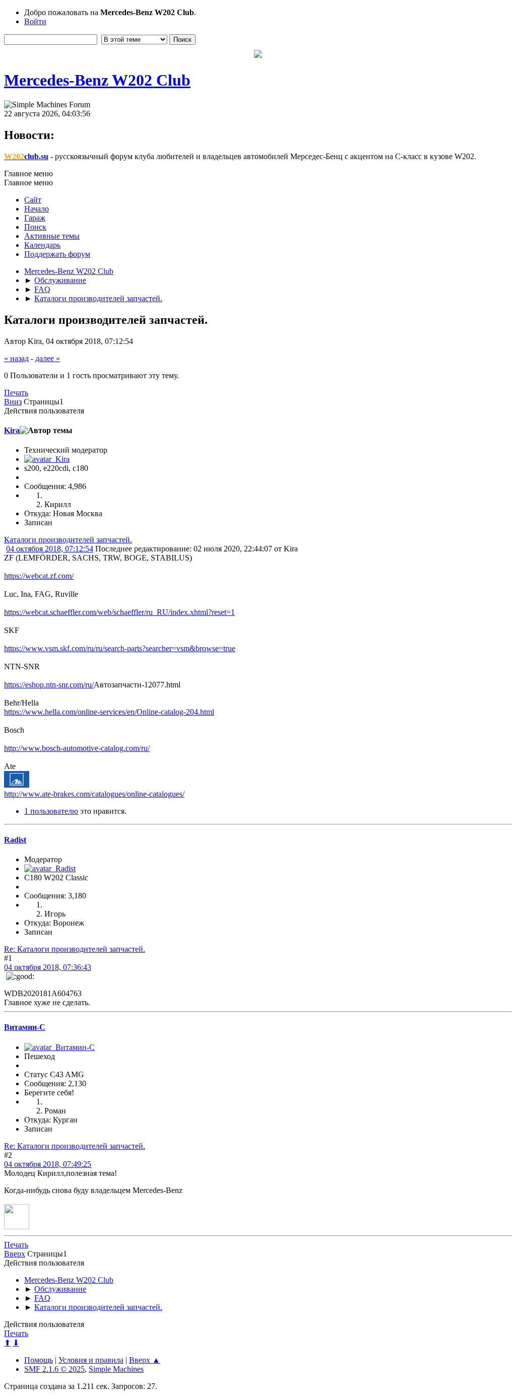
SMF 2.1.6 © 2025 (54, 1369)
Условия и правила (90, 1360)
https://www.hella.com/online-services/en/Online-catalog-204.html (109, 712)
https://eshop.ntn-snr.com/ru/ (49, 684)
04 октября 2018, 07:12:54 (49, 548)
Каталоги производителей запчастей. (68, 539)
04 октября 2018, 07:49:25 (47, 1164)
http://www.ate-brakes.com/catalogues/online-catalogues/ (94, 794)
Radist (15, 839)
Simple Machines (116, 1369)
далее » (47, 358)
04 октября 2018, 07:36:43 (47, 967)
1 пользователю (51, 811)
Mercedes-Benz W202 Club (97, 80)
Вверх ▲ (144, 1360)
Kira (12, 430)
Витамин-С (24, 1027)
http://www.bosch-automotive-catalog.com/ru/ (77, 748)
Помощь (38, 1360)
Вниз (13, 401)
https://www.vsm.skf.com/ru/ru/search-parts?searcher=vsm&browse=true (119, 648)
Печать (16, 392)
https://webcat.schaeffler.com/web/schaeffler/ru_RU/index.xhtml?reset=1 (119, 612)
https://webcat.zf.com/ (39, 576)
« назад (16, 358)
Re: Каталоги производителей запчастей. (74, 949)
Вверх (14, 1253)
